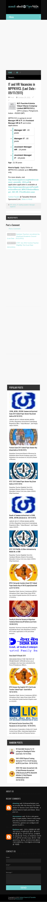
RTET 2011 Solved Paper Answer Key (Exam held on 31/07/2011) (22, 482)
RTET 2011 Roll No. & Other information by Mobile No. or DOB (22, 550)
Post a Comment (14, 229)
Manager (32, 205)
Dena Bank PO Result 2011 (17, 655)
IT (17, 205)
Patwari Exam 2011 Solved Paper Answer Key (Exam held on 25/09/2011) (23, 448)
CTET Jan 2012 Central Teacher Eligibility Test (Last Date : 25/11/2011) (23, 245)
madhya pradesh (24, 205)
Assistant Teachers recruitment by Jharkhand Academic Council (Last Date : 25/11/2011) (23, 236)
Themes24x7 (19, 899)
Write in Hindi (27, 199)
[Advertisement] (23, 46)
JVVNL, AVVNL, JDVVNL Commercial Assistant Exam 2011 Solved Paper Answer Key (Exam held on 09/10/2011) (23, 413)
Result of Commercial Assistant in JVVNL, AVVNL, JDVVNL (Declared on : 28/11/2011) (22, 516)
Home (10, 72)
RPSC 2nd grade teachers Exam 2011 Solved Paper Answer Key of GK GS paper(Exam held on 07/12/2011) (23, 585)
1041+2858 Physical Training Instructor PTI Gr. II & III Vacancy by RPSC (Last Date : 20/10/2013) (26, 760)
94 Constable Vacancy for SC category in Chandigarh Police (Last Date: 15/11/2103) (25, 751)
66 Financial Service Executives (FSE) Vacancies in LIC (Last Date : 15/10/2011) (22, 724)
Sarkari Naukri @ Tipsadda (28, 897)
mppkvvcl (13, 206)
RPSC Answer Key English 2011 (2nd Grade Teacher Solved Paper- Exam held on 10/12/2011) (22, 689)
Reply (12, 97)
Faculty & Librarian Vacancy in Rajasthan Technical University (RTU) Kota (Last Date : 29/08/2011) (23, 621)
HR (17, 72)
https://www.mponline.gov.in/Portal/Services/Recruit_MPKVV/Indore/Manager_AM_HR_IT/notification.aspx (23, 189)
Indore (14, 205)
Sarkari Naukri (14, 197)
